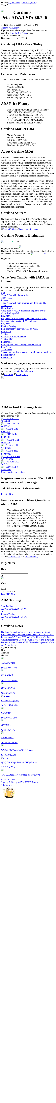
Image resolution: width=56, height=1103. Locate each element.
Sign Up (10, 832)
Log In (4, 832)
